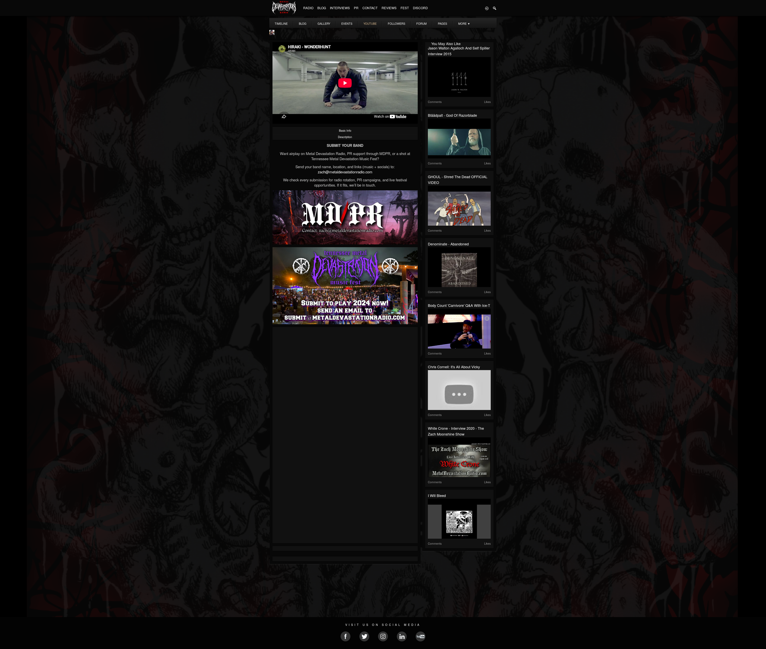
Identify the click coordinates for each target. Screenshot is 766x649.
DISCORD (420, 8)
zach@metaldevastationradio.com (345, 171)
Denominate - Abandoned (448, 243)
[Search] (495, 8)
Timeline (281, 24)
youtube (370, 24)
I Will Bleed (437, 495)
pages (442, 24)
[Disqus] (345, 383)
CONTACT (370, 8)
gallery (324, 24)
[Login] (487, 8)
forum (421, 24)
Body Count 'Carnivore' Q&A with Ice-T (459, 305)
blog (302, 24)
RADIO (308, 8)
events (346, 24)
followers (396, 24)
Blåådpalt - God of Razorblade (452, 115)
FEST (405, 8)
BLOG (321, 8)
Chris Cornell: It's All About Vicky (454, 366)
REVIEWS (389, 8)
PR (356, 8)
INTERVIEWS (340, 8)
